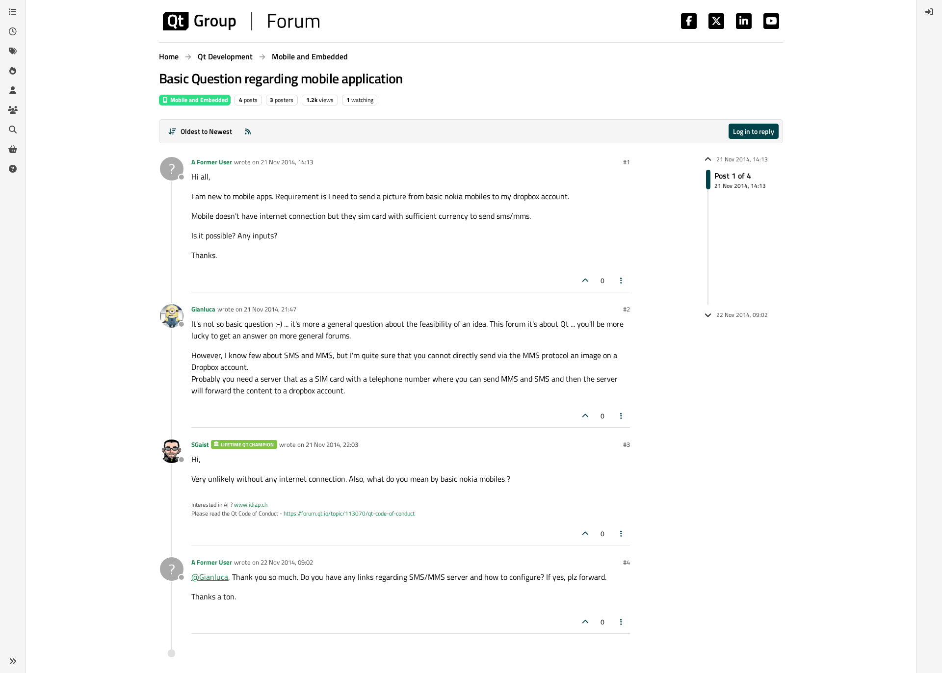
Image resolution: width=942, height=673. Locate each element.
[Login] (929, 12)
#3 (626, 444)
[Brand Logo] (241, 21)
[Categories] (13, 12)
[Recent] (13, 31)
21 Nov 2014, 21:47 (270, 309)
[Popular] (13, 70)
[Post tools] (621, 280)
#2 (626, 309)
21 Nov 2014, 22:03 (332, 444)
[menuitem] (929, 12)
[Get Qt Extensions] (13, 149)
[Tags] (13, 51)
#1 (626, 162)
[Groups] (13, 110)
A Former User (211, 162)
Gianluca (203, 309)
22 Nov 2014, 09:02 (287, 562)
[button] (13, 661)
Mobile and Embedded (198, 99)
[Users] (13, 90)
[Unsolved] (13, 169)
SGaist (200, 444)
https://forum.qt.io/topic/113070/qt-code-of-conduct (349, 513)
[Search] (13, 129)
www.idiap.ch (250, 504)
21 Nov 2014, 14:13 (287, 162)
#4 (626, 562)
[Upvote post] (585, 280)
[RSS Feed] (247, 131)
